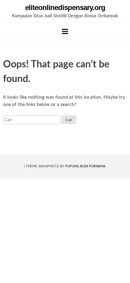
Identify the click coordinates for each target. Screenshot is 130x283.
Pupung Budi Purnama (85, 166)
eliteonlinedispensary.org (65, 7)
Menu (65, 31)
